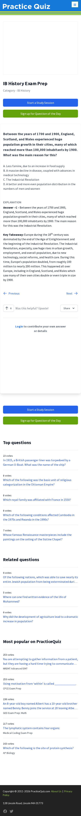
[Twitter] (11, 811)
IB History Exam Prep (25, 83)
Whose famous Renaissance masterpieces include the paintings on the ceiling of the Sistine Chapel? (37, 537)
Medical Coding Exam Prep (18, 733)
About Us (56, 791)
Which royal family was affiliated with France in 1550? (37, 500)
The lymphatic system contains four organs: (31, 728)
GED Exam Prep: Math (15, 713)
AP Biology (9, 753)
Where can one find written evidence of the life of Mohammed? (34, 599)
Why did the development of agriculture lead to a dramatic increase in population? (40, 619)
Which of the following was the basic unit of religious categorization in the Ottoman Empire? (37, 482)
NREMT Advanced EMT (15, 668)
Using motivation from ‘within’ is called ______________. (39, 683)
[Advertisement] (40, 48)
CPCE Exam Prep (12, 688)
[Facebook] (5, 811)
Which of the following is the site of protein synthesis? (38, 748)
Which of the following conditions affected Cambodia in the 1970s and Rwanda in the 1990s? (38, 517)
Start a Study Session (40, 103)
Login (19, 326)
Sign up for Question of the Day (41, 113)
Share (66, 308)
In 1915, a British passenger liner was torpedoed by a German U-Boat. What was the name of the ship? (36, 462)
